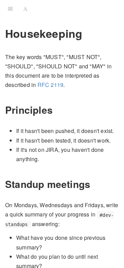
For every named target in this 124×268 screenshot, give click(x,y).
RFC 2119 (51, 85)
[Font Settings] (25, 8)
